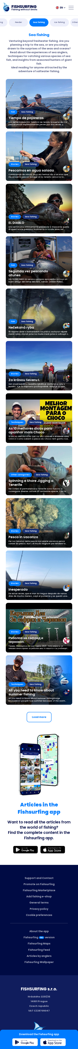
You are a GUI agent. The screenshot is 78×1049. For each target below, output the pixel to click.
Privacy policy (39, 909)
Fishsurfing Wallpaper (39, 962)
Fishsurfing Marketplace (39, 890)
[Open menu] (71, 8)
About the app (39, 931)
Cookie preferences (39, 915)
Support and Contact (39, 878)
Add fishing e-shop (39, 896)
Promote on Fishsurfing (39, 884)
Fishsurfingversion (39, 937)
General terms (39, 902)
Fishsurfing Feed (39, 949)
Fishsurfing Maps (39, 943)
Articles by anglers (39, 956)
